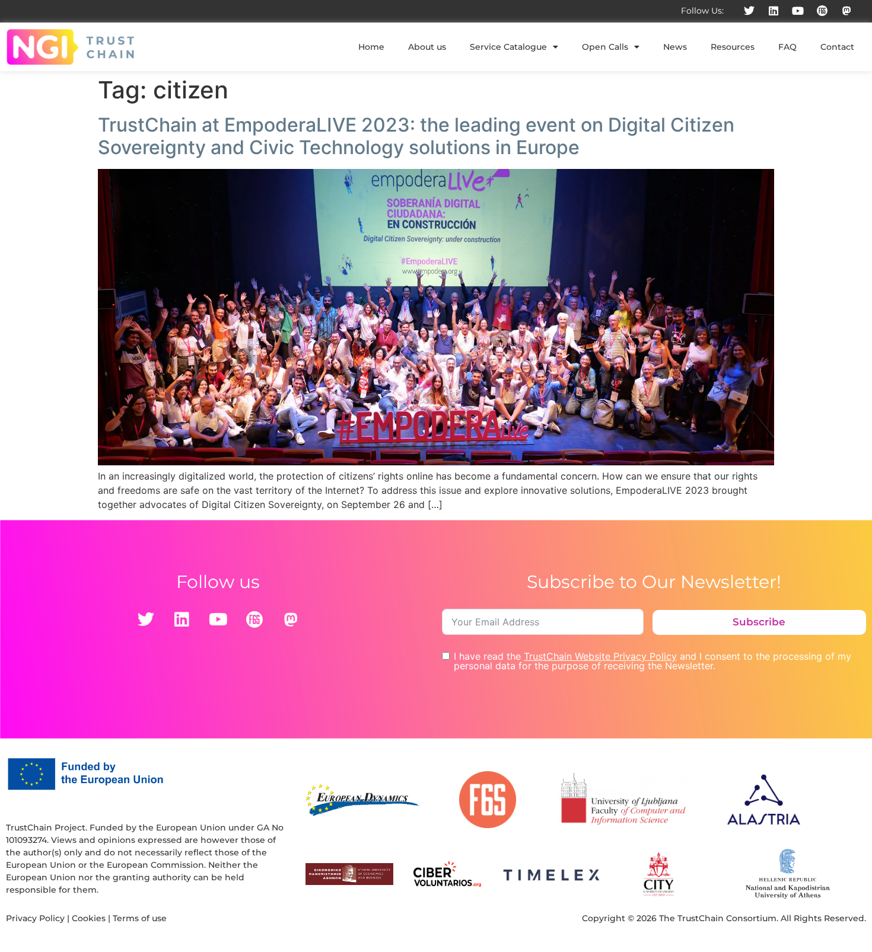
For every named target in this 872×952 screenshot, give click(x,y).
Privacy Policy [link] (35, 918)
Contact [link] (837, 46)
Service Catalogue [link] (508, 46)
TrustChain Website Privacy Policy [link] (600, 656)
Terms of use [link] (140, 918)
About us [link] (427, 46)
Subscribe (759, 622)
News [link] (675, 46)
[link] (749, 10)
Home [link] (371, 46)
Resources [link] (733, 46)
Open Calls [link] (605, 46)
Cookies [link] (89, 918)
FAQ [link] (787, 46)
